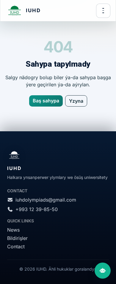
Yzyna (76, 101)
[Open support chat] (103, 271)
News (13, 230)
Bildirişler (17, 238)
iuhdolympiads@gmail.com (45, 200)
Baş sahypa (46, 101)
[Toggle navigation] (103, 11)
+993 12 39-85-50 (36, 209)
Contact (16, 246)
